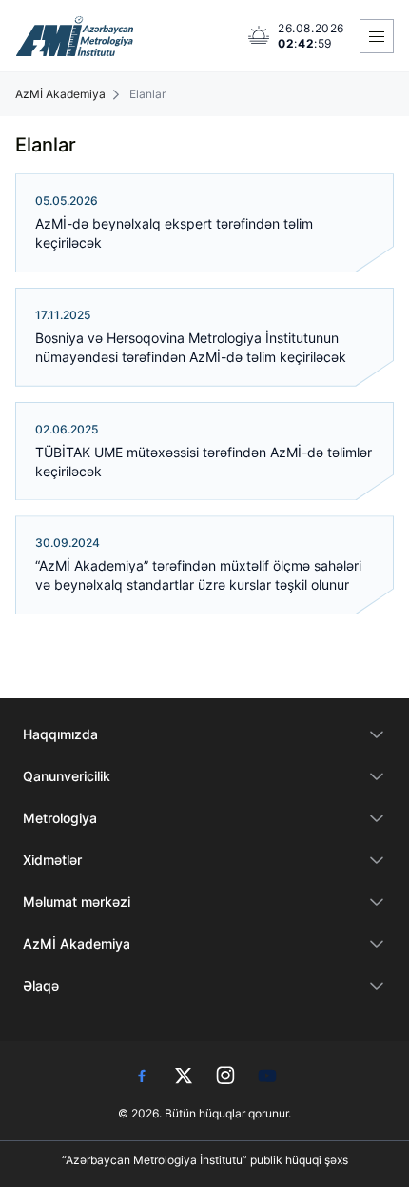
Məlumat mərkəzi (76, 902)
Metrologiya (60, 818)
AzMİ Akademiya (60, 94)
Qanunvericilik (66, 776)
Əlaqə (41, 985)
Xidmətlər (52, 860)
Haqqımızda (60, 734)
